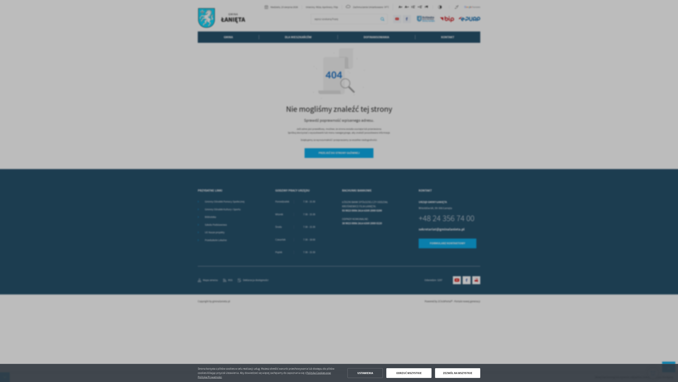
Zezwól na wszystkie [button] (457, 373)
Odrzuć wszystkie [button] (409, 373)
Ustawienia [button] (365, 373)
